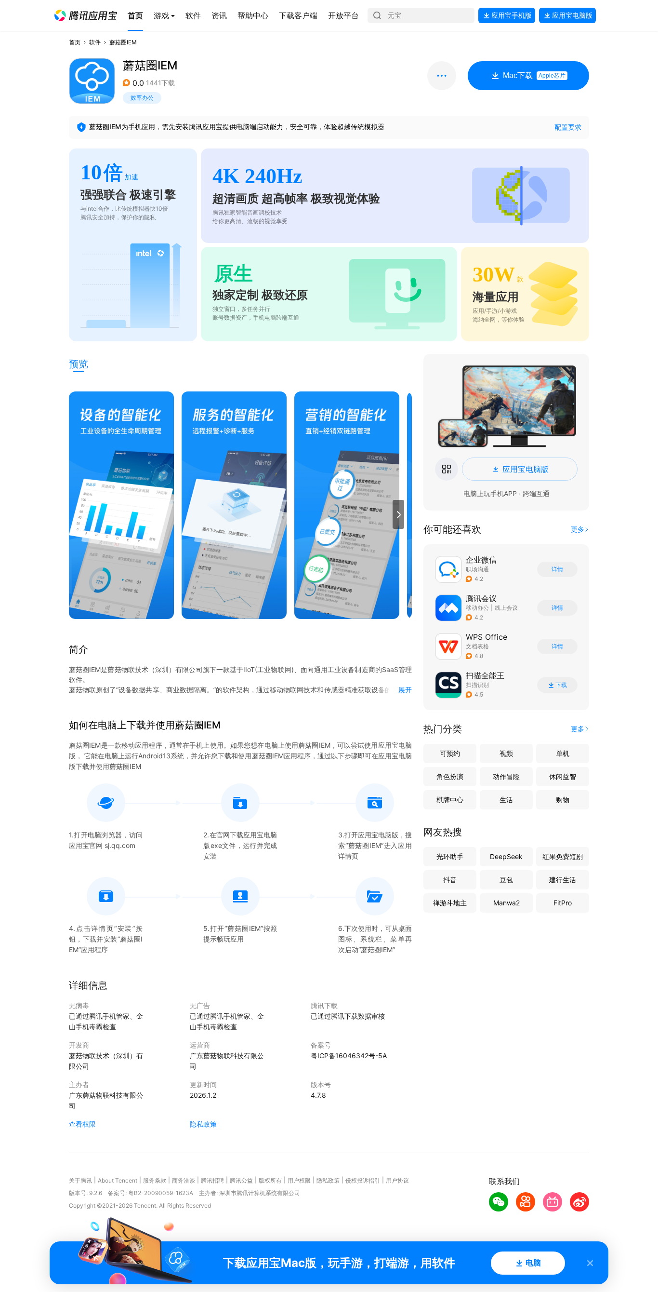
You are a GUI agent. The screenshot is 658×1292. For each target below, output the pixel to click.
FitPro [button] (562, 903)
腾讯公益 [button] (241, 1180)
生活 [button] (506, 799)
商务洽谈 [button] (183, 1180)
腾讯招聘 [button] (212, 1180)
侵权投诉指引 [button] (362, 1180)
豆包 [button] (506, 879)
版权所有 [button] (270, 1180)
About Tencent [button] (117, 1180)
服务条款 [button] (154, 1180)
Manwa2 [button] (506, 903)
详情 (557, 569)
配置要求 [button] (567, 127)
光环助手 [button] (449, 856)
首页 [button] (74, 42)
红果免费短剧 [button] (562, 856)
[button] (85, 15)
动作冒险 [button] (506, 776)
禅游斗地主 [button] (450, 903)
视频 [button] (506, 753)
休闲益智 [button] (562, 776)
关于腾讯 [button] (80, 1180)
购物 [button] (562, 799)
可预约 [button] (450, 753)
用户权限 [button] (299, 1180)
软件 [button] (95, 42)
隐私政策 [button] (203, 1124)
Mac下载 (534, 75)
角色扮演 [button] (449, 776)
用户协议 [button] (397, 1180)
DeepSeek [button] (506, 856)
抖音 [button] (450, 879)
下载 (561, 685)
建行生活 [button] (562, 879)
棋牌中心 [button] (449, 799)
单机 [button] (562, 753)
